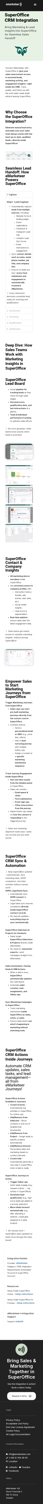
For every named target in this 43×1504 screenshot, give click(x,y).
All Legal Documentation (18, 1434)
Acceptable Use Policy (17, 1423)
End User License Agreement (20, 1427)
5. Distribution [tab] (14, 329)
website (19, 1321)
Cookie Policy (13, 1430)
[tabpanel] (19, 253)
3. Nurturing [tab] (13, 316)
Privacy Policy (13, 1420)
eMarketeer (21, 1263)
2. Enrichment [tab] (13, 310)
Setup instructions (24, 1294)
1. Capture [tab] (12, 194)
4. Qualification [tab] (14, 323)
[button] (35, 4)
